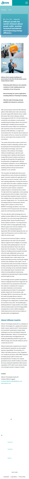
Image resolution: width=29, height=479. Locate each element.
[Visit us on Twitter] (2, 419)
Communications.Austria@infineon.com (11, 381)
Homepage (3, 9)
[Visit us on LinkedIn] (7, 419)
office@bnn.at (4, 415)
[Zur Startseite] (5, 2)
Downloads (6, 476)
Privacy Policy (22, 476)
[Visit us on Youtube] (15, 419)
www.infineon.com (6, 383)
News (10, 9)
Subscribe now (9, 431)
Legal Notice (14, 476)
